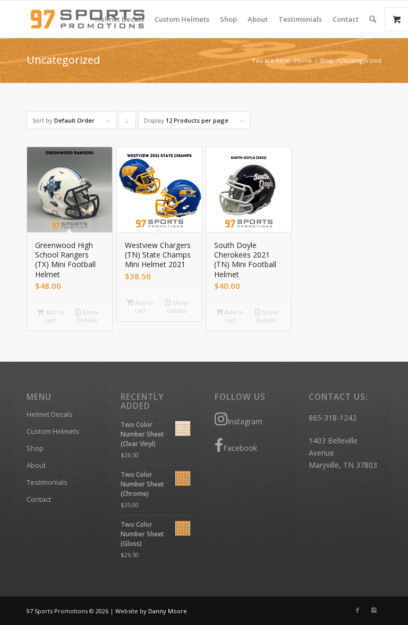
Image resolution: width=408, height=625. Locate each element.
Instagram (244, 421)
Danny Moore (167, 611)
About (36, 465)
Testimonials (47, 482)
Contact (39, 499)
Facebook (240, 448)
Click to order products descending (127, 122)
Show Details (88, 316)
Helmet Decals (50, 414)
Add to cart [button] (54, 316)
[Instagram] (373, 610)
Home (303, 60)
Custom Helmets (53, 431)
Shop (326, 60)
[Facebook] (358, 610)
